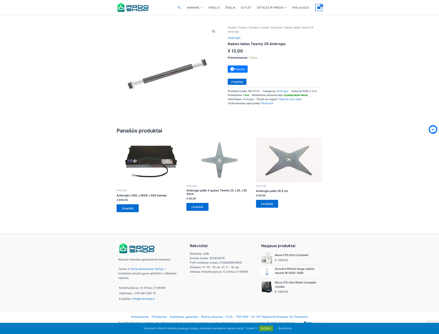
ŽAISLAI (230, 7)
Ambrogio (276, 27)
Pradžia (232, 27)
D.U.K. (229, 316)
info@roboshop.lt (143, 298)
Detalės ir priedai (259, 27)
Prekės (243, 27)
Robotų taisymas (212, 316)
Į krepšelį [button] (128, 208)
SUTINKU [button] (266, 328)
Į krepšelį (237, 81)
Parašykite (267, 103)
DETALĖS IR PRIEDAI (270, 7)
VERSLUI (214, 7)
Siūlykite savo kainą (290, 99)
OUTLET (246, 7)
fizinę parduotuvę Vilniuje (146, 269)
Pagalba (240, 69)
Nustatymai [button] (284, 328)
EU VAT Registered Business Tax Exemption (279, 316)
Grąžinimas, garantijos (184, 316)
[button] (179, 7)
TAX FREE (242, 316)
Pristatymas (159, 316)
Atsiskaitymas (140, 316)
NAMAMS (193, 7)
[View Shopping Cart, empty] (318, 7)
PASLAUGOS (300, 7)
